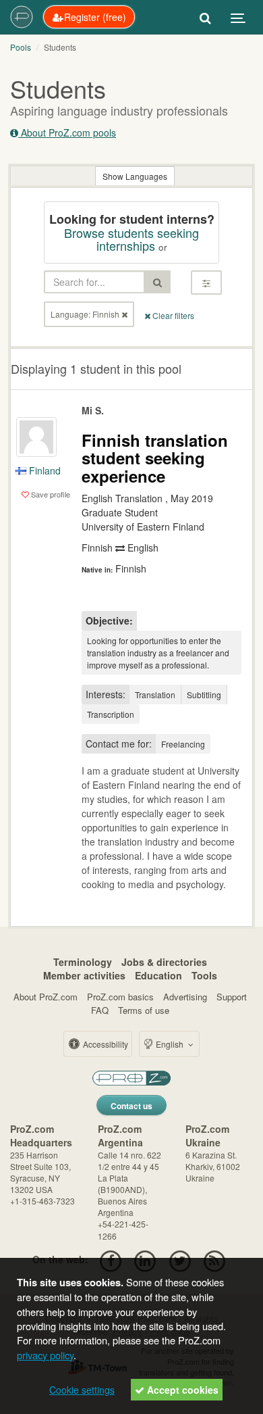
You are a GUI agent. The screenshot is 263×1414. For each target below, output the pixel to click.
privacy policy (45, 1355)
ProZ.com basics (120, 996)
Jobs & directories (164, 962)
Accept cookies (181, 1389)
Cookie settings (82, 1389)
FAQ (100, 1010)
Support (231, 996)
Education (158, 975)
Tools (204, 975)
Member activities (84, 975)
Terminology (82, 962)
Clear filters (172, 315)
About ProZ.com (45, 996)
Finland (43, 470)
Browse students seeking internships (131, 239)
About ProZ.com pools (67, 132)
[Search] (205, 17)
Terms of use (143, 1010)
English (169, 1044)
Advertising (185, 996)
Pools (20, 47)
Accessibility (104, 1044)
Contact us (131, 1106)
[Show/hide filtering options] (206, 282)
